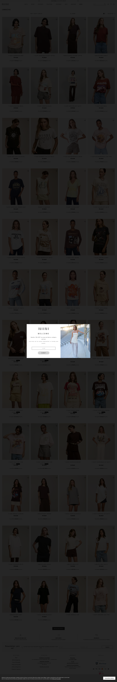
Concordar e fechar (109, 678)
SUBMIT (43, 352)
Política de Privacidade (56, 679)
